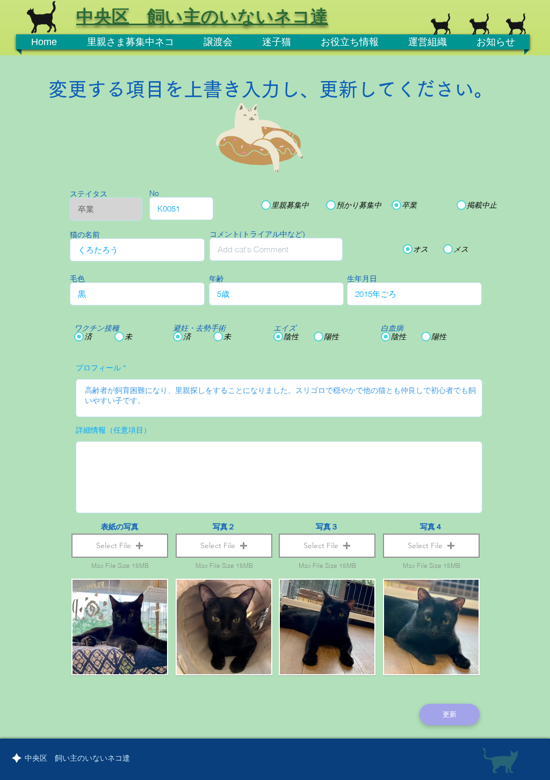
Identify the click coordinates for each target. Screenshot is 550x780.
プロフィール (98, 367)
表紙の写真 (120, 526)
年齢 (216, 278)
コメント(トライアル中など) (257, 234)
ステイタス (88, 194)
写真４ (431, 526)
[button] (119, 546)
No (154, 193)
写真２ (224, 526)
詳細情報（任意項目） (113, 430)
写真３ (327, 526)
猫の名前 (85, 234)
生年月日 (362, 278)
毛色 (77, 278)
